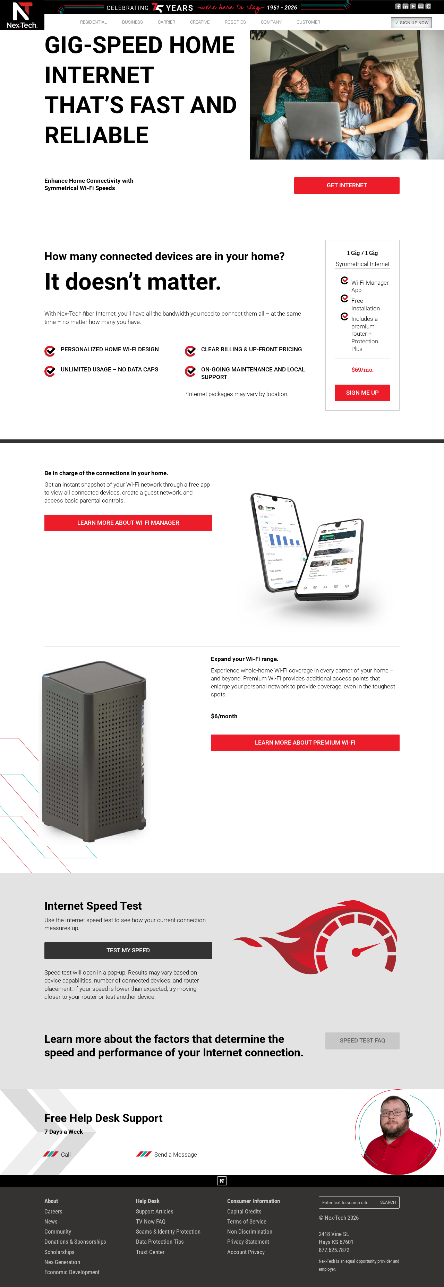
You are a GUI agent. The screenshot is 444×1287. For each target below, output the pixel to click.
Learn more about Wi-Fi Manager (128, 523)
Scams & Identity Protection (168, 1231)
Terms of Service (246, 1221)
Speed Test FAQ (362, 1040)
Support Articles (154, 1211)
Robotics (235, 22)
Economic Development (72, 1272)
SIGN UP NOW (414, 22)
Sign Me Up (362, 392)
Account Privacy (246, 1252)
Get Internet (347, 185)
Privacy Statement (248, 1241)
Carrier (166, 22)
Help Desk (148, 1201)
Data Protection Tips (160, 1241)
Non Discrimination (249, 1231)
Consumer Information (253, 1201)
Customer (308, 22)
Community (57, 1231)
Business (132, 22)
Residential (93, 22)
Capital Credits (244, 1211)
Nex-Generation (62, 1262)
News (51, 1221)
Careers (53, 1211)
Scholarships (59, 1252)
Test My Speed (128, 950)
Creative (200, 22)
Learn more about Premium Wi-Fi (305, 742)
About (51, 1201)
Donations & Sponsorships (75, 1241)
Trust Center (150, 1252)
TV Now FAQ (150, 1221)
